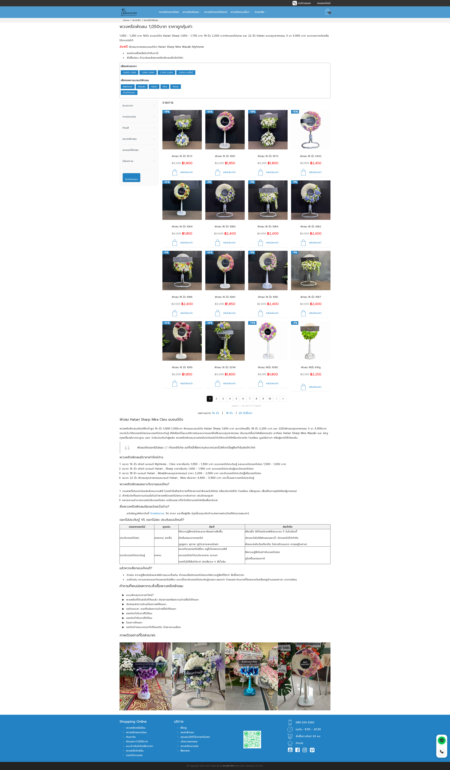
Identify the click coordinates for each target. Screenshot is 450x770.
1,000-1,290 (129, 72)
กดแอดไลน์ (323, 3)
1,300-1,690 (148, 72)
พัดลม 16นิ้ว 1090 (268, 367)
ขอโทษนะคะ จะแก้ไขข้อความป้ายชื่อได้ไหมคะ (151, 609)
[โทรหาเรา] (442, 752)
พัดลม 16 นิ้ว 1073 (268, 156)
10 (270, 398)
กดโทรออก (304, 3)
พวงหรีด (136, 20)
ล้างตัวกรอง (129, 92)
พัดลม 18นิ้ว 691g (311, 367)
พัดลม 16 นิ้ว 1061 (225, 156)
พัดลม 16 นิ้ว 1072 (182, 156)
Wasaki (141, 86)
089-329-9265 (305, 722)
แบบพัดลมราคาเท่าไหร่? (140, 595)
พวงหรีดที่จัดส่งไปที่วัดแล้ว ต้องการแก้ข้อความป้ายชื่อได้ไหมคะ (162, 600)
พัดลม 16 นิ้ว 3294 (225, 367)
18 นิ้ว (229, 413)
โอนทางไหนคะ (134, 622)
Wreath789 (228, 765)
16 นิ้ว (215, 413)
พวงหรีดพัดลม (151, 20)
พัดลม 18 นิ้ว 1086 (182, 297)
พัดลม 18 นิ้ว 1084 (268, 226)
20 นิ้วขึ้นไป (245, 413)
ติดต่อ (299, 743)
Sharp (176, 86)
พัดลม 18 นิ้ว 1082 (310, 226)
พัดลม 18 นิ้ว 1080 (225, 226)
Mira (165, 86)
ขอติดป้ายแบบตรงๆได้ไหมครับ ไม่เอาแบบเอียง (153, 627)
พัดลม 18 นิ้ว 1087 (310, 297)
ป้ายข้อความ (157, 513)
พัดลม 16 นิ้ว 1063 (225, 297)
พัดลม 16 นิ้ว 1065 (182, 367)
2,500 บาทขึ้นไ (186, 72)
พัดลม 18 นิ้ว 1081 (268, 297)
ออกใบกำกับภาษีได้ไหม (139, 613)
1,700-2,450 (166, 72)
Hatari (154, 86)
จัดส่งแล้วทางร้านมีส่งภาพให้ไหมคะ (146, 604)
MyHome (127, 86)
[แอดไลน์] (442, 740)
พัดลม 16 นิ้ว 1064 (182, 226)
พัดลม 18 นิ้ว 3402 (311, 156)
